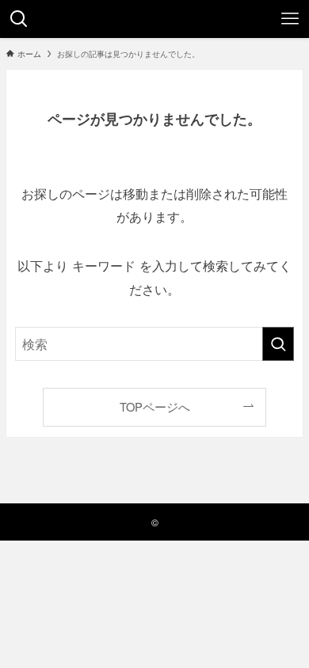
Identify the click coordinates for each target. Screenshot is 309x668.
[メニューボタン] (290, 19)
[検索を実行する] (278, 344)
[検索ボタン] (19, 19)
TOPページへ (155, 406)
